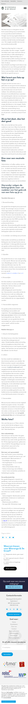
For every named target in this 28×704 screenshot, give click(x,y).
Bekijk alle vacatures (14, 587)
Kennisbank (14, 635)
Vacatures (19, 1)
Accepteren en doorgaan (8, 701)
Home (14, 622)
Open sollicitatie (5, 1)
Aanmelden (7, 654)
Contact (14, 629)
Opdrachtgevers (14, 638)
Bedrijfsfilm (13, 1)
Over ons (14, 626)
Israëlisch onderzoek (13, 367)
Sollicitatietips (14, 633)
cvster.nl (9, 273)
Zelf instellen (9, 692)
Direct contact (10, 568)
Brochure (3, 3)
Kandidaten (14, 624)
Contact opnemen (14, 614)
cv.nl (22, 273)
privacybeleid (7, 697)
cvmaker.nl (15, 273)
